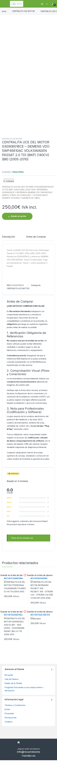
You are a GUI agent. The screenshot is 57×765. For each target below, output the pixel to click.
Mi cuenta (9, 675)
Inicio (4, 11)
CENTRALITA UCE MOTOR (23, 11)
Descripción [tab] (8, 237)
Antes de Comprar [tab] (36, 237)
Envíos (7, 709)
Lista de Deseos (11, 679)
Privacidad (9, 713)
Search (42, 3)
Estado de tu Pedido (13, 683)
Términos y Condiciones (15, 705)
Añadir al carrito (18, 216)
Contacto (8, 722)
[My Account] (48, 3)
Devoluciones (10, 717)
